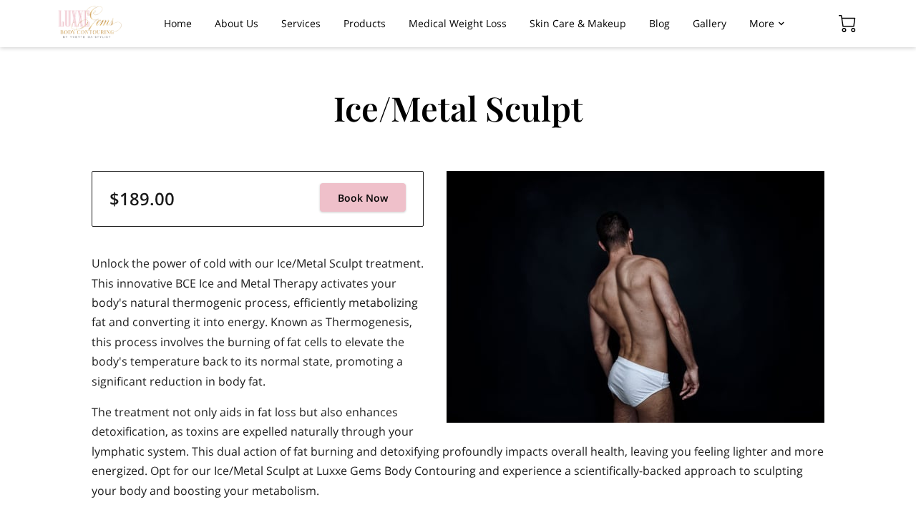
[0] (847, 23)
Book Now (363, 198)
